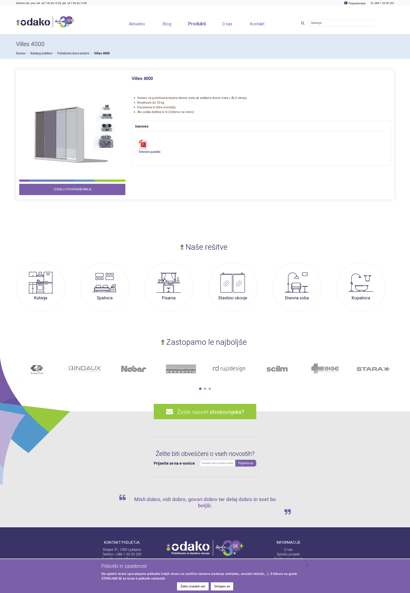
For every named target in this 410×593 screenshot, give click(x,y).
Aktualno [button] (137, 23)
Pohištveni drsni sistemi (73, 53)
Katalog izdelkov (42, 53)
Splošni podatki (288, 554)
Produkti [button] (197, 23)
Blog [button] (167, 23)
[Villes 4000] (72, 129)
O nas (288, 550)
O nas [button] (227, 23)
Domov (21, 53)
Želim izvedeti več (192, 586)
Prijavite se (245, 463)
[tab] (146, 126)
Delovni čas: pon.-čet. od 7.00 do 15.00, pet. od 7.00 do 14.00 (51, 3)
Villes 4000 (102, 53)
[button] (200, 388)
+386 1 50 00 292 (128, 554)
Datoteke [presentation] (142, 126)
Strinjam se (222, 586)
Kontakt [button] (257, 23)
